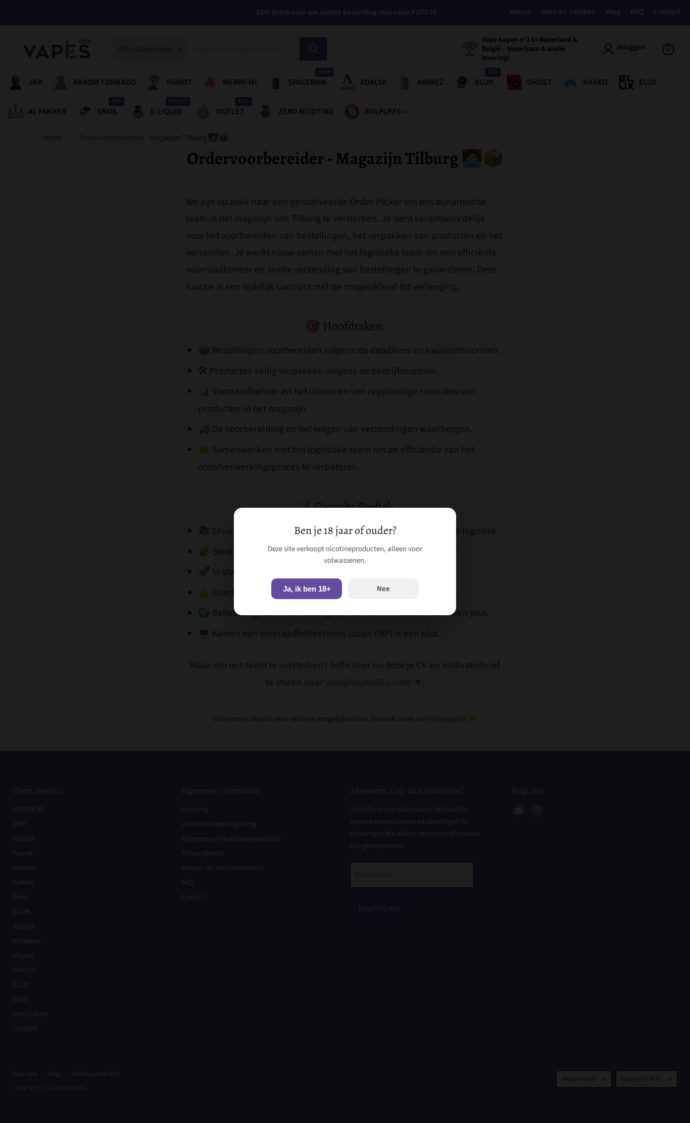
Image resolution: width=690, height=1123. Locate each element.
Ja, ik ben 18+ (307, 588)
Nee (383, 588)
